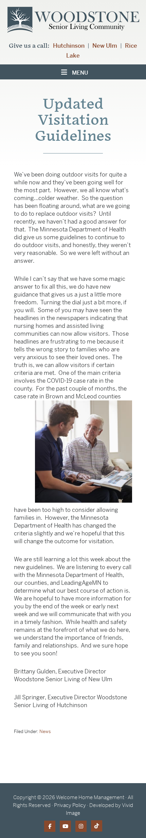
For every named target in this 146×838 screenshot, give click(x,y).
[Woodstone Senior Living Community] (73, 21)
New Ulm (104, 45)
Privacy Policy (70, 805)
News (45, 731)
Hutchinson (69, 45)
